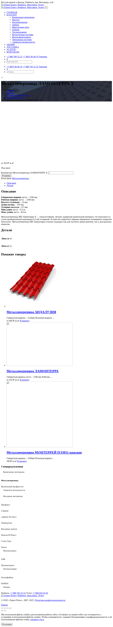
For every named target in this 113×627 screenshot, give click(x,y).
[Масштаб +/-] (10, 608)
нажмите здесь (37, 619)
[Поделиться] (5, 608)
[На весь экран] (8, 608)
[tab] (59, 183)
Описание (11, 183)
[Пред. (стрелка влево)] (2, 610)
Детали (10, 185)
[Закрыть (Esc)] (2, 608)
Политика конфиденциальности (50, 600)
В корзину (6, 176)
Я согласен (7, 624)
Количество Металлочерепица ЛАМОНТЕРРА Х (24, 173)
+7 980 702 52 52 (18, 593)
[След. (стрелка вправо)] (5, 610)
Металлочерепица (20, 178)
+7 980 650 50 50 (40, 593)
